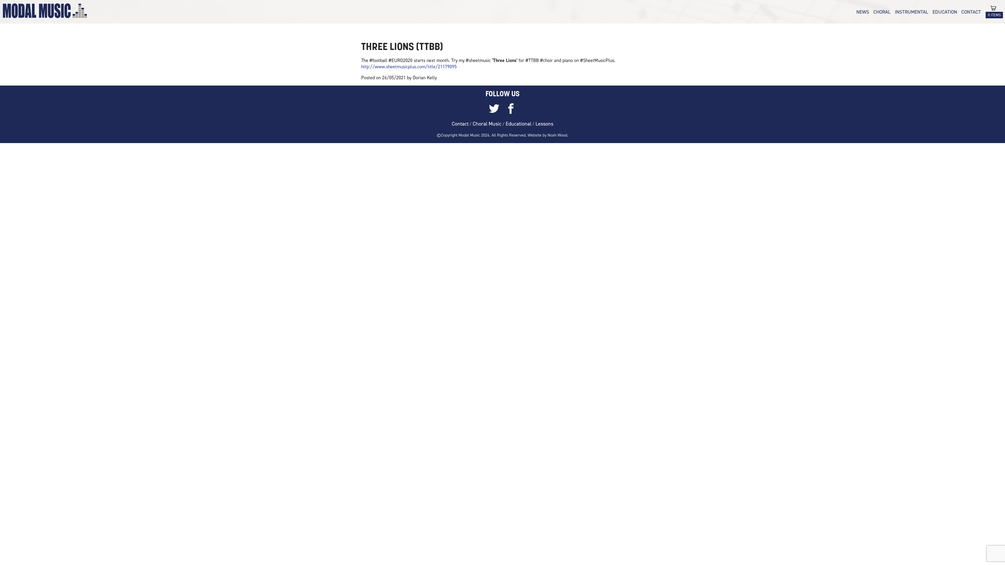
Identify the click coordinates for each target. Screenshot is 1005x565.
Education (945, 12)
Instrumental (911, 12)
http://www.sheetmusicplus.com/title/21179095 (409, 67)
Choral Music (487, 123)
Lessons (544, 123)
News (862, 12)
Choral (882, 12)
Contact (971, 12)
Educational (518, 123)
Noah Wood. (558, 135)
